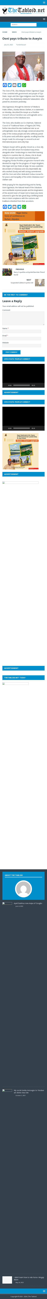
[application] (23, 376)
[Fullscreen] (41, 385)
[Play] (5, 385)
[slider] (21, 385)
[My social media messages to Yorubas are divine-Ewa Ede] (7, 1270)
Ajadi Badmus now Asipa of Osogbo (28, 903)
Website (5, 342)
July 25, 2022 (8, 45)
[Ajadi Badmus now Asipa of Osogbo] (7, 1083)
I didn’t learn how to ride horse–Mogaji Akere (29, 1278)
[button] (23, 376)
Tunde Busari (21, 45)
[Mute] (37, 385)
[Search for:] (24, 24)
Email (4, 335)
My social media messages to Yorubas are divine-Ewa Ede (29, 1091)
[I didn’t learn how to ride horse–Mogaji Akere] (7, 1282)
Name (5, 328)
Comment (6, 310)
